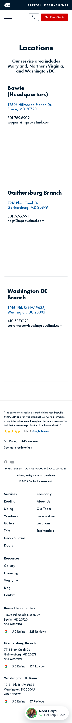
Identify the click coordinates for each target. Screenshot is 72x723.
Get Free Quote (54, 17)
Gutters (9, 523)
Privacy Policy (24, 475)
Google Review (40, 431)
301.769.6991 (18, 216)
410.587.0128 (18, 320)
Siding (8, 509)
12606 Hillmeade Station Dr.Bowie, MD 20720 (29, 107)
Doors (8, 545)
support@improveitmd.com (28, 122)
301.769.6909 (18, 117)
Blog (7, 588)
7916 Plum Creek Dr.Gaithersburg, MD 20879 (27, 205)
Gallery (9, 566)
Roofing (9, 501)
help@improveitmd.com (25, 220)
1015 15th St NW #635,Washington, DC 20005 (26, 310)
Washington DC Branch (28, 294)
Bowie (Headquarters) (27, 91)
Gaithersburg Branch (34, 192)
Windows (11, 516)
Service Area (46, 516)
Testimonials (45, 531)
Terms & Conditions (44, 475)
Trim (7, 531)
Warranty (11, 580)
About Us (43, 501)
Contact (9, 595)
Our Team (44, 509)
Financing (11, 573)
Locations (43, 523)
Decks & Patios (14, 538)
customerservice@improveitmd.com (34, 325)
